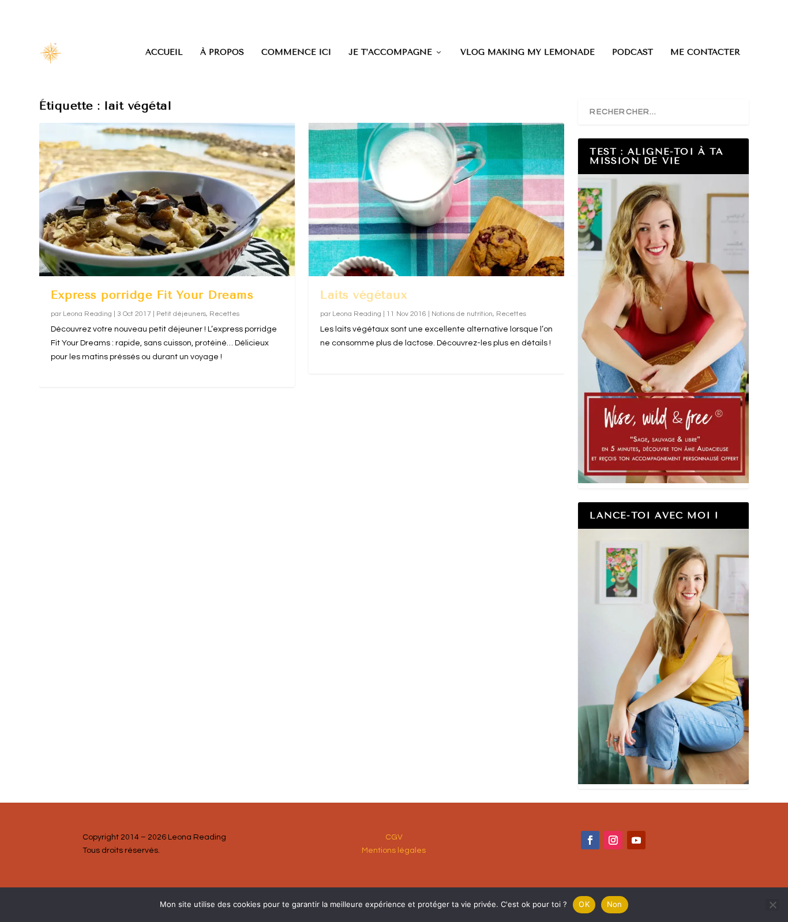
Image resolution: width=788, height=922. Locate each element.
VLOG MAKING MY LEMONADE (527, 52)
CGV (394, 837)
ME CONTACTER (705, 52)
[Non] (772, 904)
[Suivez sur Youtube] (636, 840)
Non (614, 904)
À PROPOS (222, 52)
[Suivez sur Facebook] (590, 840)
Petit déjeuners (181, 314)
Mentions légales (394, 850)
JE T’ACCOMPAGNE (390, 52)
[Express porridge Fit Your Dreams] (167, 199)
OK (584, 904)
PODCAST (632, 52)
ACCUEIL (164, 52)
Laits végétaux (363, 295)
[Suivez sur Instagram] (613, 840)
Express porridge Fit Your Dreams (152, 295)
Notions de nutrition (462, 314)
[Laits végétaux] (436, 199)
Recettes (224, 314)
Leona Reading (87, 314)
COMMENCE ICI (296, 52)
